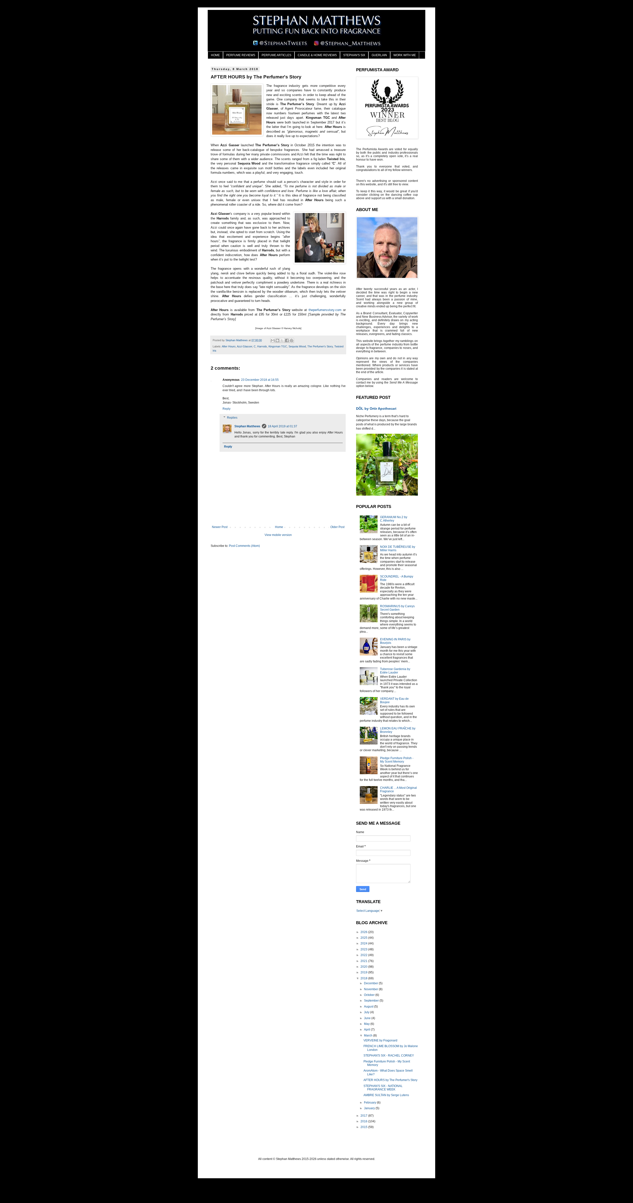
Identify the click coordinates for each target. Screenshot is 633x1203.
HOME (215, 55)
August (369, 1006)
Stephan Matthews (247, 426)
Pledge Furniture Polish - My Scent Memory (396, 759)
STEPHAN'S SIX (354, 55)
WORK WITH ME (404, 55)
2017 (364, 1115)
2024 (364, 943)
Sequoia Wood (297, 346)
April (367, 1029)
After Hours (229, 346)
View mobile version (278, 535)
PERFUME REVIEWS (240, 55)
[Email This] (272, 340)
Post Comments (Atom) (244, 546)
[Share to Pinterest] (291, 340)
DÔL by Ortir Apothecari (376, 408)
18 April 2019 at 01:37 (282, 426)
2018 (364, 978)
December (371, 983)
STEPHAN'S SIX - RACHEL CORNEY (388, 1055)
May (367, 1024)
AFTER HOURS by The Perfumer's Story (390, 1080)
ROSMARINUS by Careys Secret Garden (397, 607)
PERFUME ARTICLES (276, 55)
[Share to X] (282, 340)
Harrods (262, 346)
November (371, 989)
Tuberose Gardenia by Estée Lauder (395, 670)
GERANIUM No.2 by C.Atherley (393, 518)
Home (279, 527)
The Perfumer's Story (320, 346)
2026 (364, 932)
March (368, 1035)
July (367, 1012)
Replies (232, 417)
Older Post (337, 527)
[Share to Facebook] (286, 340)
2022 (364, 955)
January (370, 1108)
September (372, 1000)
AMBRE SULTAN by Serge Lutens (386, 1095)
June (367, 1018)
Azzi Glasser (244, 346)
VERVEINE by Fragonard (380, 1040)
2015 (364, 1127)
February (370, 1102)
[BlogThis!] (277, 340)
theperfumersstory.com (325, 310)
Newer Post (219, 527)
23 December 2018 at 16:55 (260, 380)
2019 (364, 972)
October (369, 995)
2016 (364, 1121)
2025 (364, 937)
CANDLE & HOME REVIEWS (317, 55)
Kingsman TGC (278, 346)
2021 (364, 961)
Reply (226, 408)
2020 (364, 966)
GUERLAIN (379, 55)
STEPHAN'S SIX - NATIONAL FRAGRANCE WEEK (383, 1087)
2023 (364, 949)
